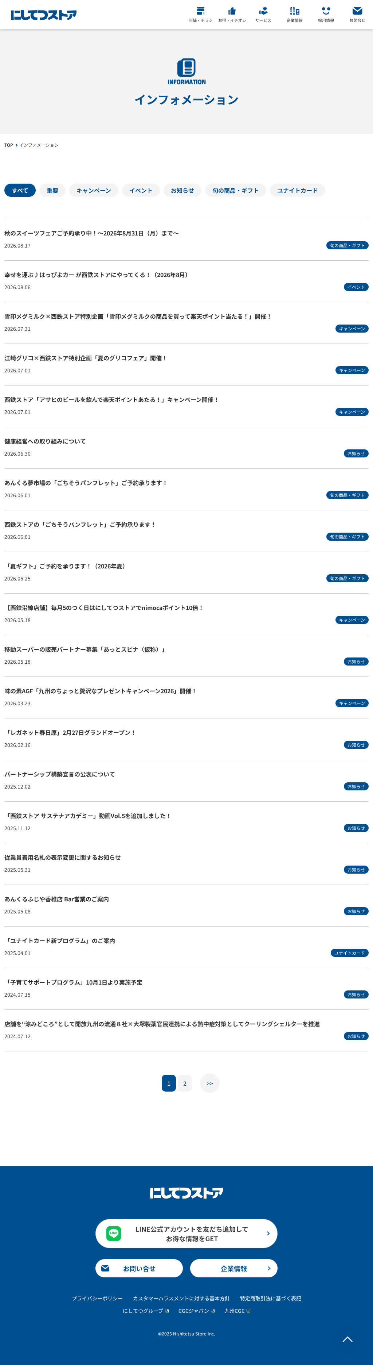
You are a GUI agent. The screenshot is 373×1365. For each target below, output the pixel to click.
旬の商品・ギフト (235, 190)
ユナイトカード (297, 190)
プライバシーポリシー (97, 1298)
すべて (20, 190)
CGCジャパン (193, 1310)
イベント (141, 190)
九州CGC (234, 1310)
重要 (52, 190)
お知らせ (182, 190)
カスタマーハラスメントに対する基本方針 (181, 1298)
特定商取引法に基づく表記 (270, 1298)
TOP (8, 145)
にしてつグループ (143, 1310)
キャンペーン (93, 190)
